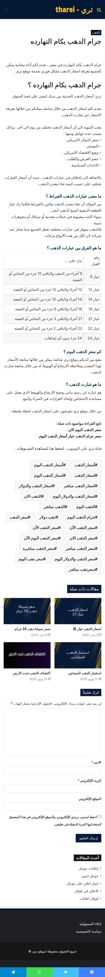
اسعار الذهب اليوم (48, 475)
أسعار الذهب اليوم (48, 464)
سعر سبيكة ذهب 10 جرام (33, 628)
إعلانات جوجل (88, 868)
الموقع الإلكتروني (90, 799)
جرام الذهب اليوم (81, 517)
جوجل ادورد (89, 876)
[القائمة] (6, 11)
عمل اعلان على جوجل (82, 883)
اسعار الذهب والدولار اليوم (74, 496)
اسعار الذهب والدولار (35, 485)
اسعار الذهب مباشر (79, 485)
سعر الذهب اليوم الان (84, 429)
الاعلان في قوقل (86, 891)
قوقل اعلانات (89, 898)
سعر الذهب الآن (82, 527)
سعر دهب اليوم (31, 558)
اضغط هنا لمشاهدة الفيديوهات (40, 448)
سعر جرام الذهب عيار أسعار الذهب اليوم (70, 436)
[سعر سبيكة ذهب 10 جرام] (27, 611)
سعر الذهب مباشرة (38, 548)
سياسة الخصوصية (88, 931)
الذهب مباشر (54, 506)
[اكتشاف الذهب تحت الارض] (27, 655)
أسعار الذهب (85, 464)
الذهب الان (32, 496)
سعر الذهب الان (82, 538)
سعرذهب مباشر (82, 569)
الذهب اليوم (85, 506)
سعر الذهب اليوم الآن (41, 538)
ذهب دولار (47, 517)
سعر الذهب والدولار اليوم (75, 558)
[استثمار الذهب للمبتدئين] (77, 655)
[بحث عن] (98, 11)
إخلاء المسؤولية (90, 924)
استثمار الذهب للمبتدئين (84, 673)
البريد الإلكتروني (89, 780)
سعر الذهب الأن (45, 527)
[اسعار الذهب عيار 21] (77, 611)
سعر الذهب (19, 517)
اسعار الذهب (85, 475)
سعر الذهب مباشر (80, 548)
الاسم (96, 762)
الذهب (96, 32)
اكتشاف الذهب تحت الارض (32, 673)
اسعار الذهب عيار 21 (87, 628)
